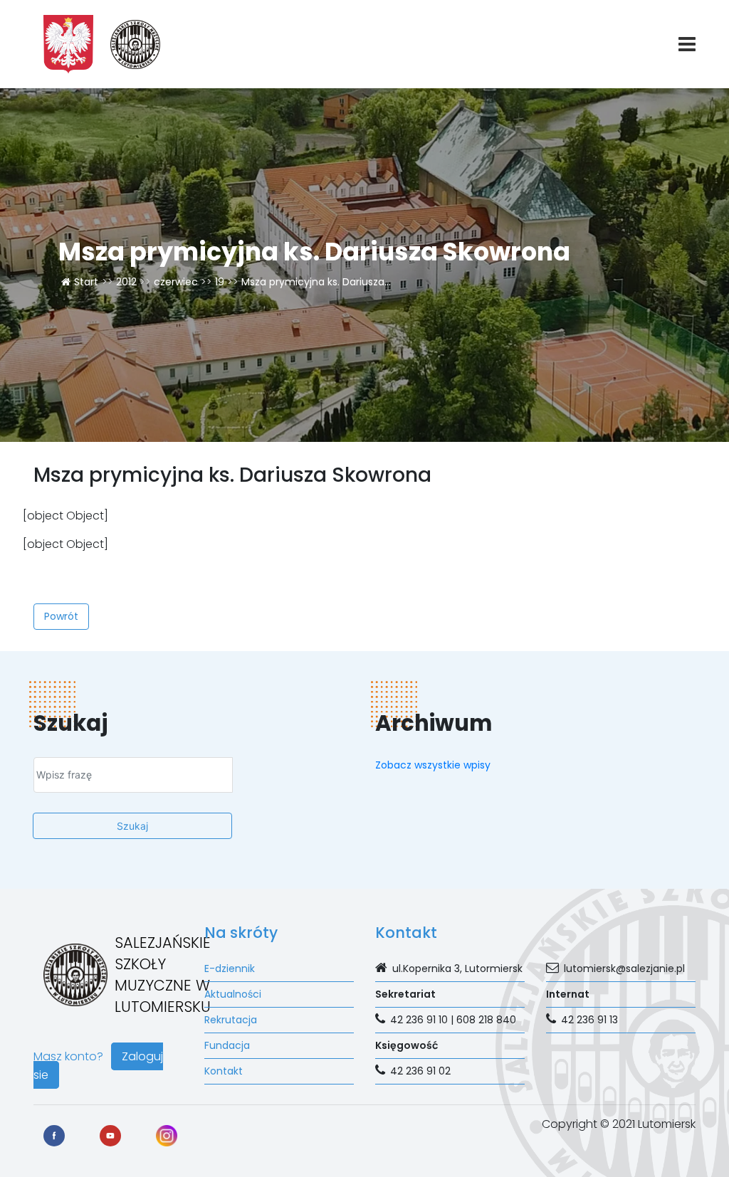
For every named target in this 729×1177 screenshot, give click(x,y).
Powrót (61, 616)
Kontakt (223, 1071)
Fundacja (227, 1045)
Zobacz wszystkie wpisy (433, 765)
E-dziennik (229, 968)
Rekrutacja (230, 1020)
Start (86, 282)
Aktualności (232, 994)
